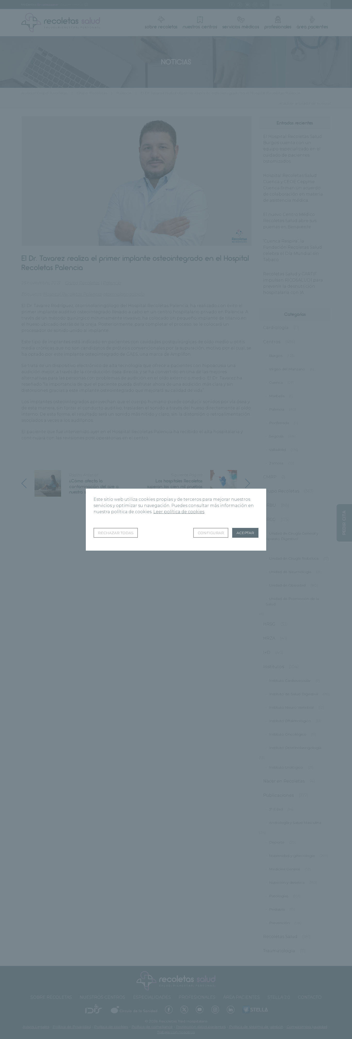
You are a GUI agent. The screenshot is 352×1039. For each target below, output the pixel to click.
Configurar (211, 532)
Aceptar (245, 532)
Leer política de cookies (178, 511)
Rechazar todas (115, 532)
